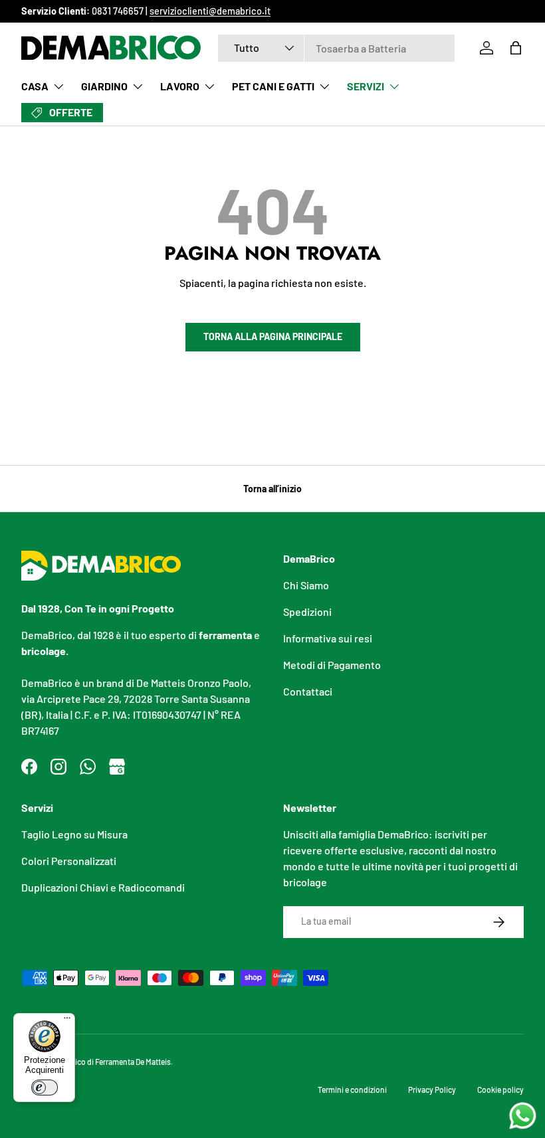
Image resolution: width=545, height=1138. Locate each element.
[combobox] (336, 48)
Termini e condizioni (352, 1089)
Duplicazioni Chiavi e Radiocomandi (103, 887)
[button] (515, 47)
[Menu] (67, 1021)
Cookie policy (500, 1089)
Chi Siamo (306, 585)
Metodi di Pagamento (332, 664)
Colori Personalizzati (68, 860)
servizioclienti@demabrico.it (210, 11)
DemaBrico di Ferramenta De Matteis (110, 1061)
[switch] (44, 1087)
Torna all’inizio (272, 488)
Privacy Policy (432, 1089)
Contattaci (307, 691)
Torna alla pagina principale (272, 336)
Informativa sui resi (327, 638)
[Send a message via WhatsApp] (522, 1115)
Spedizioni (307, 611)
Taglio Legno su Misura (74, 834)
